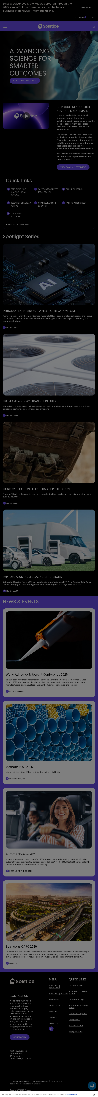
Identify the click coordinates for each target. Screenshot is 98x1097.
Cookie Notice (71, 1094)
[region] (49, 1094)
